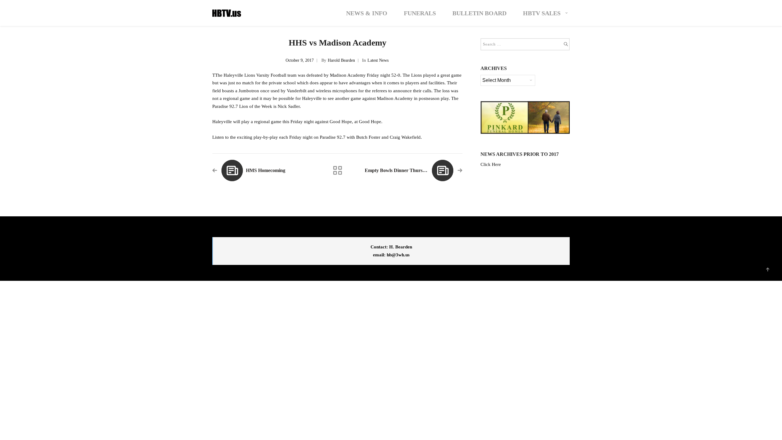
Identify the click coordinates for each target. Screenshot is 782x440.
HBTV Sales (542, 13)
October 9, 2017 (300, 60)
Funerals (420, 13)
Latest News (378, 60)
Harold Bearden (341, 60)
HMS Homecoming (265, 170)
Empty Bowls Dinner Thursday (397, 170)
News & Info (366, 13)
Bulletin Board (479, 13)
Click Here (491, 164)
